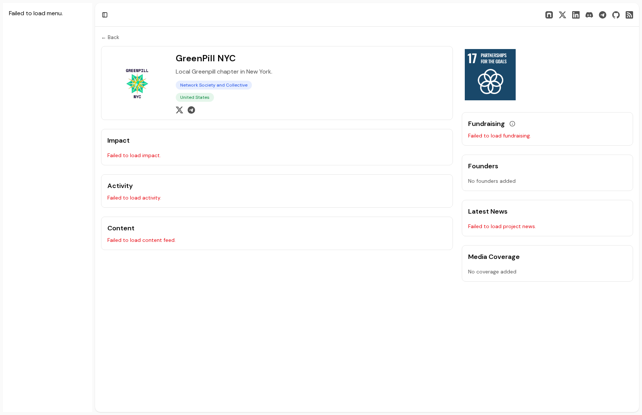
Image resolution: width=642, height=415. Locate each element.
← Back (110, 37)
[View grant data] (512, 123)
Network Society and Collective (213, 85)
